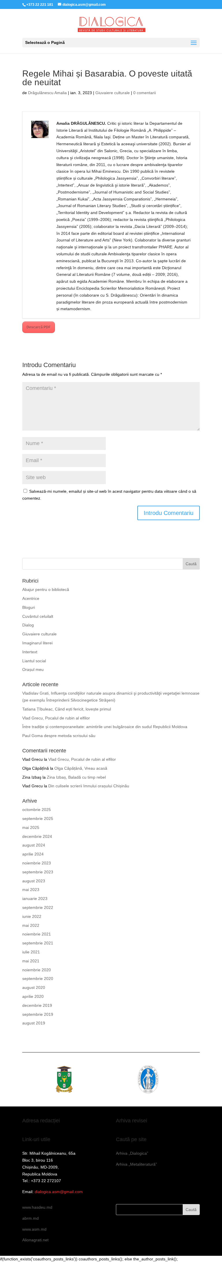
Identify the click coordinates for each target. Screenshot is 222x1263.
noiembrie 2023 (36, 863)
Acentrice (30, 598)
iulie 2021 (31, 952)
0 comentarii (144, 92)
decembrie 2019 (37, 1005)
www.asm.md (34, 1229)
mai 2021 (30, 961)
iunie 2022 (31, 916)
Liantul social (34, 661)
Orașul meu (33, 669)
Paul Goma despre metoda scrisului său (58, 735)
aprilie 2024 (33, 854)
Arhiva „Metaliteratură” (136, 1164)
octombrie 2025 (36, 809)
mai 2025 (30, 827)
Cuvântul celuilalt (37, 616)
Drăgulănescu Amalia (47, 92)
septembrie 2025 (37, 818)
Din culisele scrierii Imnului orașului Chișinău (88, 786)
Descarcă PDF (39, 327)
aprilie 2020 (33, 996)
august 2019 (33, 1023)
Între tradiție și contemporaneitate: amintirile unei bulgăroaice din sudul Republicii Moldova (104, 726)
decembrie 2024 (37, 836)
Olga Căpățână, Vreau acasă (80, 768)
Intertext (29, 652)
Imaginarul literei (37, 643)
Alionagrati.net (35, 1240)
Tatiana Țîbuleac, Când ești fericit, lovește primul (66, 709)
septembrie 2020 (37, 978)
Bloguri (28, 607)
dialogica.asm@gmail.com (59, 1191)
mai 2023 (30, 889)
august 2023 (33, 881)
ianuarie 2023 (34, 898)
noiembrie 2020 (36, 970)
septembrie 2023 (37, 872)
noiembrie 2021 (36, 934)
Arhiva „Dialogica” (132, 1153)
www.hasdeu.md (37, 1207)
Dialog (28, 625)
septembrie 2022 (37, 907)
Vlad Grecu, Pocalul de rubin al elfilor (56, 718)
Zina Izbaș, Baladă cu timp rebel (76, 777)
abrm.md (30, 1218)
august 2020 (33, 987)
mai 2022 (30, 925)
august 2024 (33, 845)
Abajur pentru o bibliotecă (45, 589)
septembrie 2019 (37, 1014)
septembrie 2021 (37, 943)
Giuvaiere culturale (112, 92)
